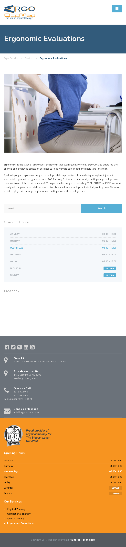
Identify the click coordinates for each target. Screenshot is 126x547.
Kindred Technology (83, 539)
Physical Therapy (16, 509)
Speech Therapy (15, 518)
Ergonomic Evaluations (20, 523)
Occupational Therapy (19, 513)
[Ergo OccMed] (19, 12)
